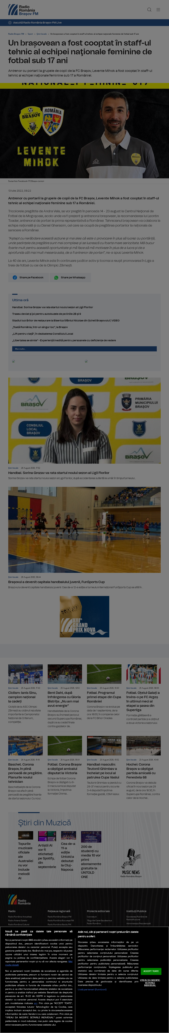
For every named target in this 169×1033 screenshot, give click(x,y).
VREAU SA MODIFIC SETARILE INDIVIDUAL (150, 982)
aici (35, 1003)
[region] (84, 980)
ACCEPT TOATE (151, 971)
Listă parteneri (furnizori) (92, 989)
